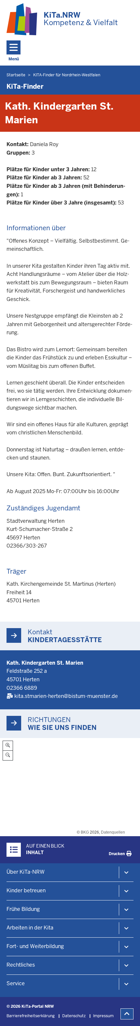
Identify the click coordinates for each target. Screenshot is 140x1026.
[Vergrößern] (8, 746)
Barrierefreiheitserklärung (31, 1015)
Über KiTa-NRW (26, 871)
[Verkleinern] (8, 755)
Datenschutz (74, 1015)
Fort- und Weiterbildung (35, 946)
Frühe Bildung (23, 909)
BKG (85, 832)
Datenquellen (113, 832)
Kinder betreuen (26, 890)
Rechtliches (21, 964)
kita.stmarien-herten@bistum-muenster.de (66, 696)
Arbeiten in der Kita (30, 927)
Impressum (103, 1015)
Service (16, 983)
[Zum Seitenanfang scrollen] (126, 1013)
